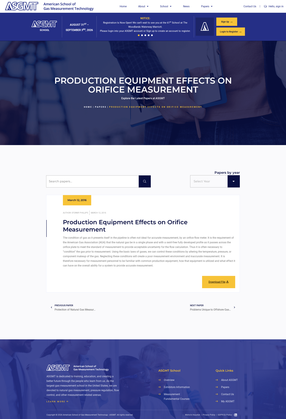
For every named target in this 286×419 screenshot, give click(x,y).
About (141, 6)
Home (123, 6)
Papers (205, 6)
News (186, 6)
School (164, 6)
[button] (139, 35)
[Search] (145, 181)
